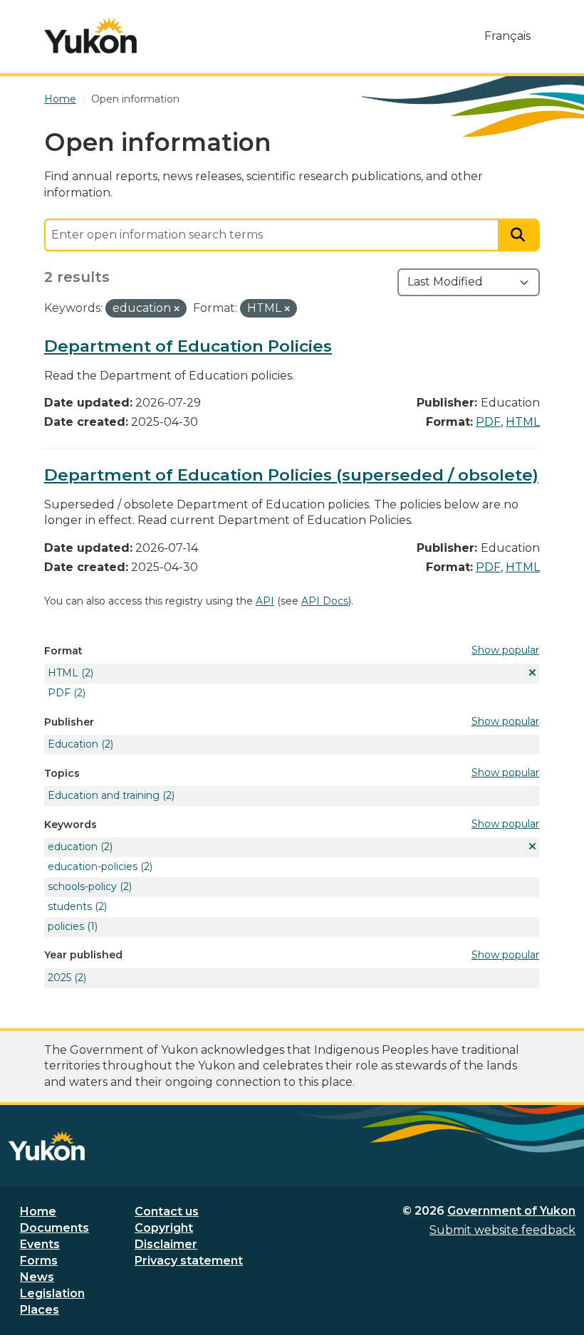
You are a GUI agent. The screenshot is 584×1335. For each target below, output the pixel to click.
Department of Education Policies (188, 346)
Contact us (167, 1211)
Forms (39, 1260)
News (37, 1277)
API (265, 601)
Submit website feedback (502, 1230)
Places (39, 1309)
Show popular (505, 650)
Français (507, 36)
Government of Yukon (511, 1211)
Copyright (164, 1228)
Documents (54, 1228)
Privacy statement (189, 1260)
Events (40, 1244)
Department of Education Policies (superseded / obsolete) (291, 475)
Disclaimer (166, 1244)
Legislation (52, 1293)
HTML (523, 422)
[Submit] (519, 235)
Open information (135, 99)
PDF (488, 422)
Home (38, 1211)
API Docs (324, 601)
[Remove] (176, 309)
